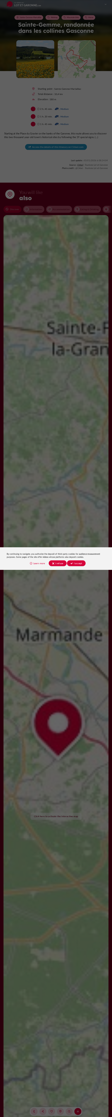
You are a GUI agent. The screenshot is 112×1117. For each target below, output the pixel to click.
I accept (78, 563)
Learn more (39, 563)
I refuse (59, 563)
